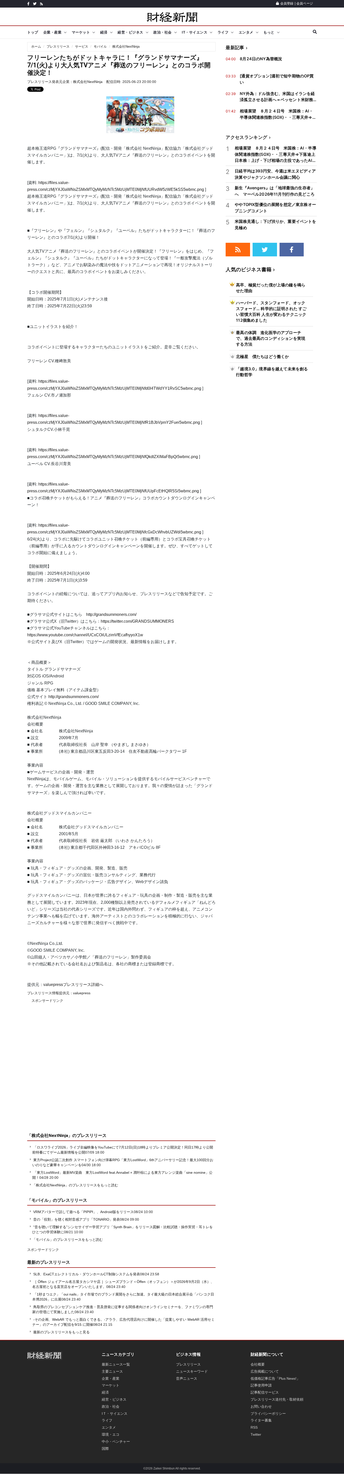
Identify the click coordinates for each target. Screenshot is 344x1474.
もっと (268, 32)
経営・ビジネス (130, 32)
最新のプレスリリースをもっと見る (61, 1332)
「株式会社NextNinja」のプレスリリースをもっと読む (75, 1185)
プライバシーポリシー (268, 1413)
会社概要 (258, 1364)
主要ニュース (112, 1371)
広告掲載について (265, 1371)
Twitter (256, 1434)
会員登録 (286, 3)
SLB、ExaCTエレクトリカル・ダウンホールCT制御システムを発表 (86, 1274)
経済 (104, 32)
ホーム (36, 46)
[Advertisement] (121, 1071)
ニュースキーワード (192, 1371)
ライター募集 (261, 1420)
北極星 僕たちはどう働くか (262, 356)
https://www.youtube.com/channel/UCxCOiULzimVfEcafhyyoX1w (85, 635)
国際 (105, 1449)
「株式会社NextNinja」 (49, 1135)
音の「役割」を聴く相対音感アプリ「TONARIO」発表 (76, 1219)
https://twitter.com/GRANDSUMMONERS (137, 621)
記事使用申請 (261, 1385)
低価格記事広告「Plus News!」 (275, 1378)
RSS (254, 1427)
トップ (32, 32)
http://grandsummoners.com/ (111, 614)
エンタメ (246, 32)
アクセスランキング (246, 137)
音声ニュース (186, 1378)
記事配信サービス (265, 1392)
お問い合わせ (261, 1406)
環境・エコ (110, 1434)
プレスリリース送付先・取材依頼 (277, 1399)
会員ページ (304, 3)
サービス (81, 46)
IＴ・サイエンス (114, 1413)
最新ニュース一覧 (116, 1364)
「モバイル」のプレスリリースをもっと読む (67, 1240)
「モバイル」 (40, 1200)
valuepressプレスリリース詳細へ (73, 984)
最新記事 (235, 47)
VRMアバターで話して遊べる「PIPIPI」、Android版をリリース (83, 1212)
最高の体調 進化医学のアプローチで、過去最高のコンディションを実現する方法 (270, 338)
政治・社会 (162, 32)
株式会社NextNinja (126, 46)
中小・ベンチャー (116, 1441)
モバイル (100, 46)
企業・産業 (52, 32)
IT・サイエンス (194, 32)
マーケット (81, 32)
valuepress (81, 993)
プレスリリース (58, 46)
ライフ (223, 32)
